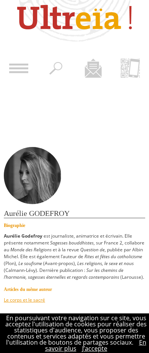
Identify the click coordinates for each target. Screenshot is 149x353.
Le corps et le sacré (24, 300)
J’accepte (94, 348)
